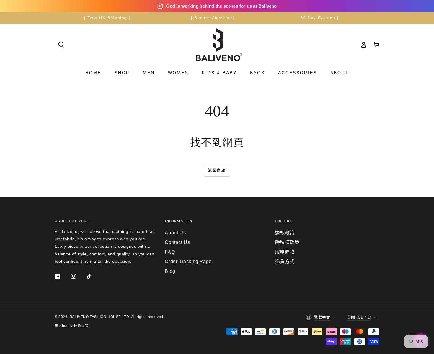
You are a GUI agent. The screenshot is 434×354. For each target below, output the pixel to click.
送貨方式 (285, 261)
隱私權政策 (287, 242)
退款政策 (285, 232)
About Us (175, 232)
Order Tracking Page (188, 261)
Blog (170, 271)
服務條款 (285, 252)
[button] (61, 44)
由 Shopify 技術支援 (72, 326)
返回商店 (217, 170)
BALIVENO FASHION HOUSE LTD (99, 317)
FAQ (170, 252)
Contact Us (177, 242)
